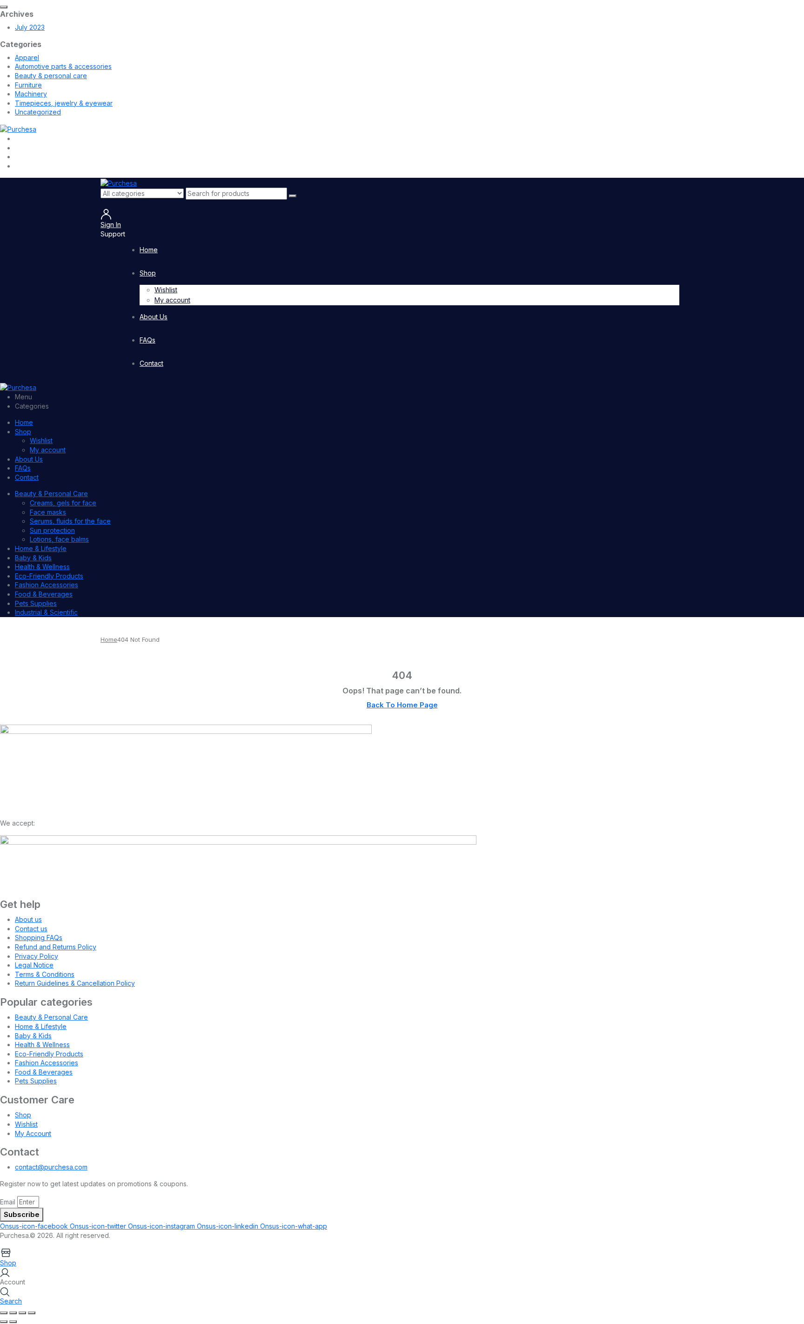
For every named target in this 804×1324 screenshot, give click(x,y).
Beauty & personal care (51, 76)
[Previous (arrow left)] (3, 1321)
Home (149, 250)
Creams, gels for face (63, 503)
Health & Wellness (42, 567)
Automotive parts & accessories (63, 66)
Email (7, 1202)
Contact (151, 363)
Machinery (31, 94)
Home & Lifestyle (41, 548)
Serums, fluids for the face (70, 521)
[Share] (22, 1312)
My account (172, 300)
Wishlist (165, 290)
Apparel (27, 57)
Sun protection (52, 530)
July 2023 (30, 27)
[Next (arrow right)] (13, 1321)
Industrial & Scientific (46, 612)
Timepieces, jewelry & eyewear (64, 103)
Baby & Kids (33, 558)
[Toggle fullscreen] (13, 1312)
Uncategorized (38, 112)
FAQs (147, 340)
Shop (148, 273)
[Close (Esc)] (31, 1312)
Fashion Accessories (46, 585)
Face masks (48, 512)
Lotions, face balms (59, 539)
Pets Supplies (36, 603)
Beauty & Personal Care (51, 493)
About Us (154, 317)
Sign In (110, 225)
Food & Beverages (44, 594)
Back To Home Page (402, 704)
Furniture (28, 85)
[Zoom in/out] (3, 1312)
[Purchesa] (18, 129)
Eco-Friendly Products (49, 576)
